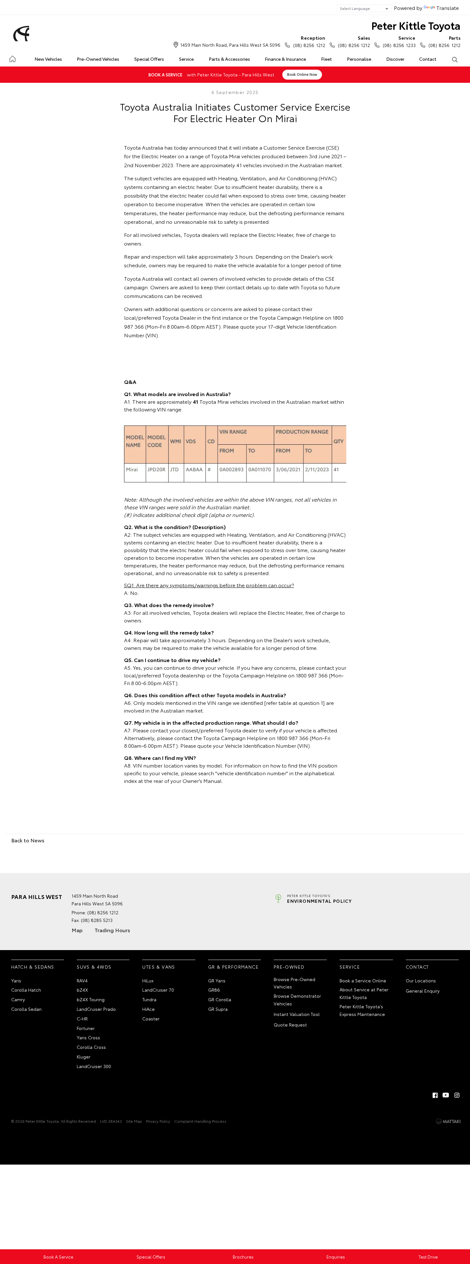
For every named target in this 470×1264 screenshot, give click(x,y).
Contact (427, 59)
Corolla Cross (91, 1047)
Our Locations (421, 980)
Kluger (83, 1056)
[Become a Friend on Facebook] (435, 1095)
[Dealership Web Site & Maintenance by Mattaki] (448, 1121)
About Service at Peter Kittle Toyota (364, 993)
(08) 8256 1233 (399, 41)
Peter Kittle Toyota (415, 25)
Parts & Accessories (229, 59)
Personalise (359, 59)
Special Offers (149, 59)
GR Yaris (216, 980)
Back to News (27, 840)
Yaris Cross (88, 1037)
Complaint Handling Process (200, 1121)
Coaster (151, 1018)
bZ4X (82, 990)
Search (454, 59)
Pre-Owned (289, 967)
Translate (447, 7)
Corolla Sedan (26, 1009)
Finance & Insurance (285, 59)
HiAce (148, 1009)
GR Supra (218, 1009)
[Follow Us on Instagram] (456, 1095)
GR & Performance (233, 967)
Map (77, 929)
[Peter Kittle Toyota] (20, 33)
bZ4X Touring (91, 999)
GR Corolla (219, 999)
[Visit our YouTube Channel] (446, 1095)
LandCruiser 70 (158, 990)
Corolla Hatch (26, 990)
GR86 (214, 990)
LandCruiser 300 (94, 1066)
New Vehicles (48, 59)
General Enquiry (423, 990)
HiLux (147, 980)
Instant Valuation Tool (297, 1014)
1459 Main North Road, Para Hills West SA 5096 (230, 45)
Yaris (16, 980)
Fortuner (86, 1028)
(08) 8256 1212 (309, 41)
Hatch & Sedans (32, 967)
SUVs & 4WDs (94, 967)
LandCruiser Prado (96, 1009)
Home (12, 58)
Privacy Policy (158, 1121)
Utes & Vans (158, 967)
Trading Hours (112, 929)
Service (186, 59)
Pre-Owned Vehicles (98, 59)
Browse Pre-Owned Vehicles (294, 983)
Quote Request (290, 1024)
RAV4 (82, 980)
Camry (18, 999)
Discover (395, 59)
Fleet (326, 59)
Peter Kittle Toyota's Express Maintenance (362, 1010)
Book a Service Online (363, 980)
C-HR (82, 1018)
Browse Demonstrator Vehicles (297, 1000)
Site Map (134, 1121)
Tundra (149, 999)
